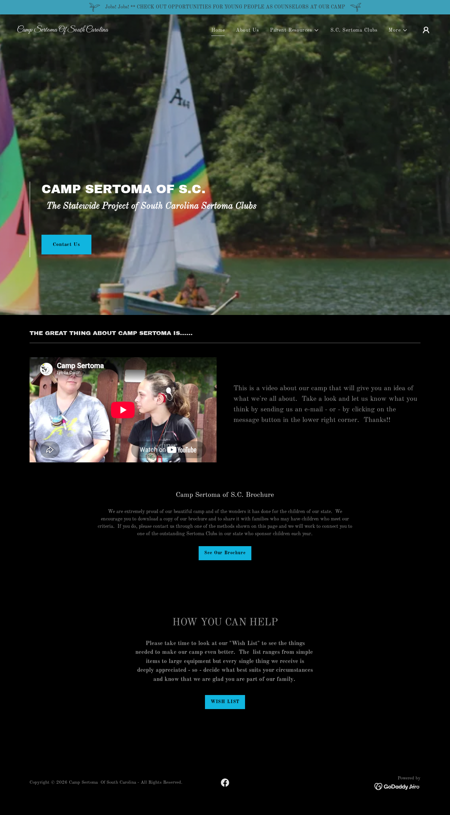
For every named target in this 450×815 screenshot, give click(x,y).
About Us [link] (247, 30)
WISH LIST (225, 702)
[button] (294, 30)
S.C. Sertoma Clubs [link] (354, 30)
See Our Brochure (224, 553)
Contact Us (66, 244)
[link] (75, 30)
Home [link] (218, 30)
